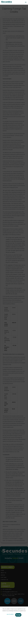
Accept (18, 615)
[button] (23, 2)
